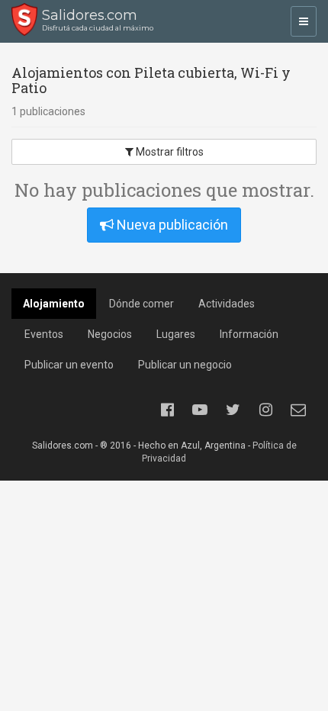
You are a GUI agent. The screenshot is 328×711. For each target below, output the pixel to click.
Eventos (43, 334)
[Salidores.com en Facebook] (167, 409)
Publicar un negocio (185, 365)
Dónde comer (141, 304)
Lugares (175, 334)
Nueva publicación (171, 225)
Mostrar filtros (168, 152)
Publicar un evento (69, 365)
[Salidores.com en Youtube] (199, 409)
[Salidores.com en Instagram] (265, 409)
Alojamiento (54, 304)
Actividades (226, 304)
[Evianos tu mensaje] (298, 409)
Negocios (110, 334)
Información (249, 334)
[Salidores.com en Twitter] (232, 409)
